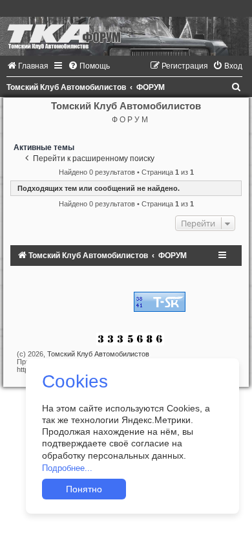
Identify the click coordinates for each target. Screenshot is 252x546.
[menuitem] (27, 66)
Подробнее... (67, 468)
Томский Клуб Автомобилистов (98, 354)
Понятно (84, 489)
